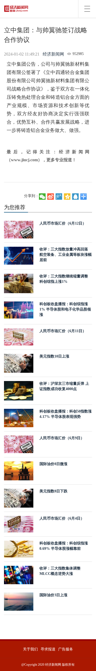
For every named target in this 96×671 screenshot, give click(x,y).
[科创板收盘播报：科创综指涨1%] (18, 310)
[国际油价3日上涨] (18, 601)
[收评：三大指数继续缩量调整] (18, 283)
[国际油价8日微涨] (18, 471)
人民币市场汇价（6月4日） (61, 518)
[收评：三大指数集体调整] (18, 574)
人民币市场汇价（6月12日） (62, 223)
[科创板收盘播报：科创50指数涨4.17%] (18, 417)
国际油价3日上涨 (53, 595)
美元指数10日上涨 (54, 356)
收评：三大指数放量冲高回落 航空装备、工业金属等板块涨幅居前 (65, 254)
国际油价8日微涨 (53, 464)
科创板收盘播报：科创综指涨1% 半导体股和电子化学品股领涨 (65, 309)
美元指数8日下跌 (53, 491)
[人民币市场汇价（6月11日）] (18, 337)
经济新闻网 (53, 54)
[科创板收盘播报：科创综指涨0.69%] (18, 549)
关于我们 (30, 649)
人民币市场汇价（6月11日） (62, 331)
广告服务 (65, 649)
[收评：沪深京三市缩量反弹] (18, 391)
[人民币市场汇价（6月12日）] (18, 229)
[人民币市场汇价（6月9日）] (18, 444)
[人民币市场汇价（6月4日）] (18, 524)
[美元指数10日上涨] (18, 363)
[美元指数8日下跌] (18, 498)
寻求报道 (48, 649)
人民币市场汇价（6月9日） (61, 438)
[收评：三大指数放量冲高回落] (18, 255)
